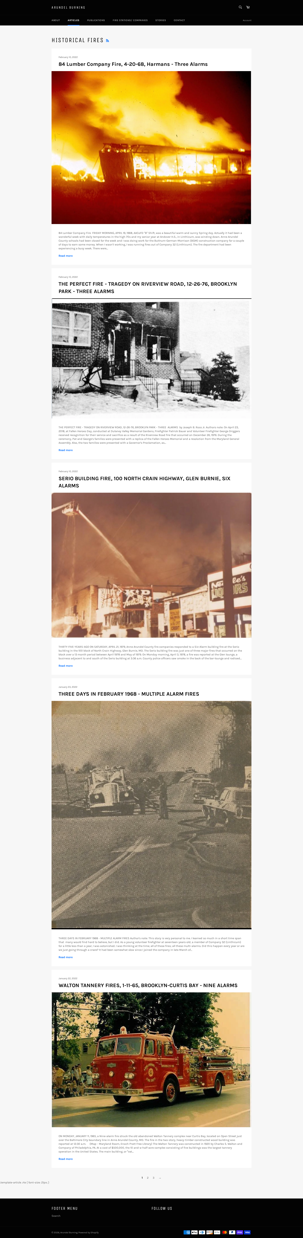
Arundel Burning (69, 7)
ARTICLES (73, 20)
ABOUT (56, 20)
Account (247, 20)
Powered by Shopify (88, 1232)
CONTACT (179, 20)
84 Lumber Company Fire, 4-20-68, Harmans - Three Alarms (133, 64)
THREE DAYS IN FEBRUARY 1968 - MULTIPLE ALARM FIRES (129, 694)
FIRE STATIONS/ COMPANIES (130, 20)
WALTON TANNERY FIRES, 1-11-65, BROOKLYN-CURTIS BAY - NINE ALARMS (148, 985)
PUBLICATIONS (96, 20)
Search (56, 1215)
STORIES (160, 20)
